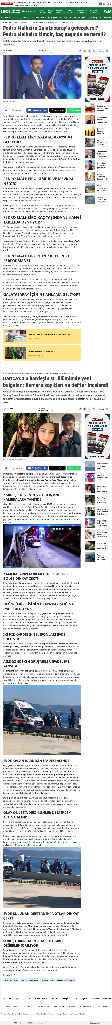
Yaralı (52, 1014)
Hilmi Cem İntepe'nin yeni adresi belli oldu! (101, 165)
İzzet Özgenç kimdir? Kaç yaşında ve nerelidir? (102, 119)
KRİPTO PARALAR (59, 2)
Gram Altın (83, 10)
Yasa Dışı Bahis (42, 1014)
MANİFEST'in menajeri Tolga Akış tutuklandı (102, 477)
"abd (75, 1014)
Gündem (7, 18)
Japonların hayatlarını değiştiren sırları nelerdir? (101, 131)
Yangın (32, 1014)
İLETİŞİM (34, 5)
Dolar (59, 10)
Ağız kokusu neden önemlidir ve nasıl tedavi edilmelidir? (102, 534)
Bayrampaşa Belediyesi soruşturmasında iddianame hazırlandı (102, 523)
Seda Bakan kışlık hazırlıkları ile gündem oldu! (102, 488)
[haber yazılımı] (95, 1023)
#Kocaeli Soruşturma (30, 980)
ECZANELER (70, 2)
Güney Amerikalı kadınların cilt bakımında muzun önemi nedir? (102, 176)
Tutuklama (11, 1014)
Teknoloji (93, 18)
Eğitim (83, 18)
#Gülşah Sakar (47, 980)
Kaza (3, 1014)
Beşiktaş (82, 1014)
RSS (15, 1023)
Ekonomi (26, 18)
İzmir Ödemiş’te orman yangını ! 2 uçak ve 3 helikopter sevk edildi (102, 188)
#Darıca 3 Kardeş (11, 980)
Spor (16, 18)
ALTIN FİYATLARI (45, 2)
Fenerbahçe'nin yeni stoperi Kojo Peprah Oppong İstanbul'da (102, 511)
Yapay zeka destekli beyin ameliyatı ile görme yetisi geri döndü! (102, 545)
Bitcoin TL (95, 10)
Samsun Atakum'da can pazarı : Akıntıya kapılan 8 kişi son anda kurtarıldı (102, 199)
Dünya (64, 18)
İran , (58, 1014)
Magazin (54, 18)
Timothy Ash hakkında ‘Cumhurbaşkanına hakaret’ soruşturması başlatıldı (102, 154)
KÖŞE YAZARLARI (20, 2)
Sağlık (74, 18)
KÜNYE (27, 5)
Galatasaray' (67, 1014)
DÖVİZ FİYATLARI (33, 2)
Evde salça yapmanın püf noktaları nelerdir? (102, 108)
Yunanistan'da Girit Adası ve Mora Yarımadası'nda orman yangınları (102, 466)
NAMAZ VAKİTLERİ (81, 2)
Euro (70, 10)
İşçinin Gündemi (40, 18)
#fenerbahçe (22, 1014)
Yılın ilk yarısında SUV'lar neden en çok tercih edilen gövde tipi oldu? (102, 557)
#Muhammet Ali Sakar (65, 980)
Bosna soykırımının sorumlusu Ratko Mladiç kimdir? (102, 142)
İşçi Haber (7, 23)
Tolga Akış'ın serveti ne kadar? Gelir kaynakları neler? (102, 500)
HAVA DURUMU (19, 5)
